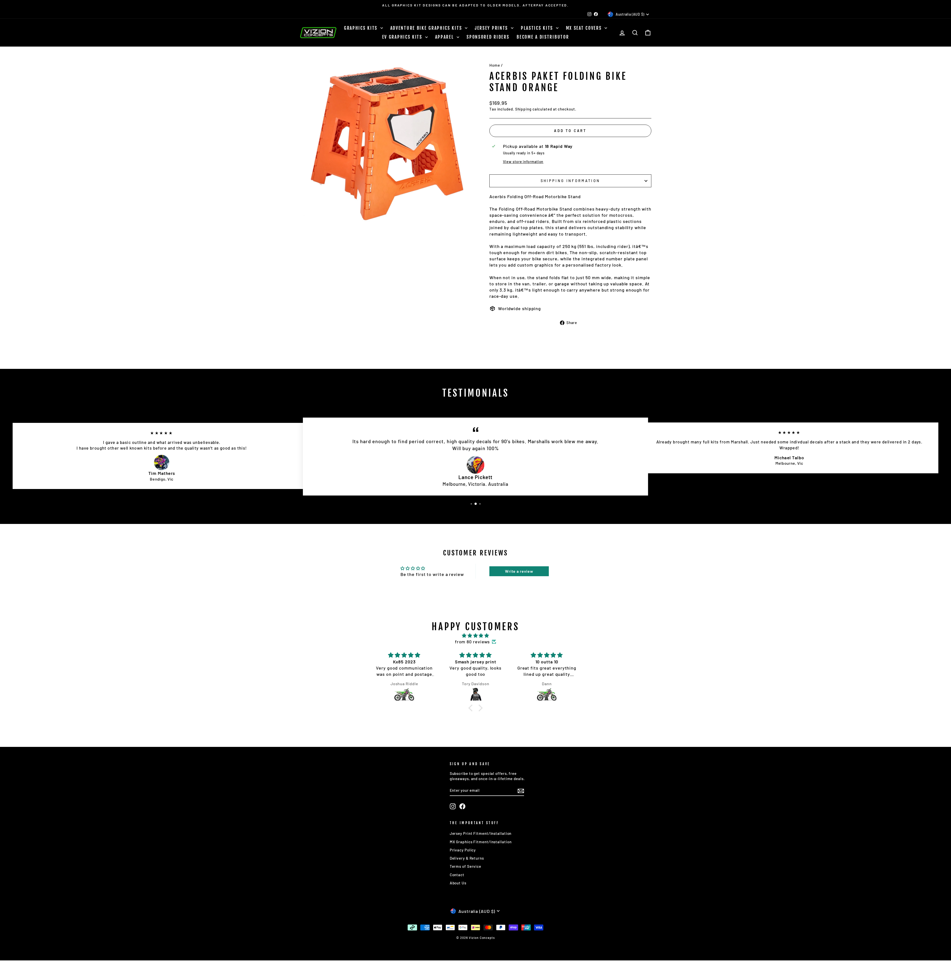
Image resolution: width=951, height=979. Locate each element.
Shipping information (570, 181)
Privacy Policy (463, 850)
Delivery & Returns (467, 858)
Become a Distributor (543, 37)
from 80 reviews (472, 641)
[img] (475, 635)
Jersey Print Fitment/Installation (481, 833)
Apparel (445, 37)
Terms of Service (465, 866)
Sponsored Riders (488, 37)
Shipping (523, 109)
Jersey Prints (492, 28)
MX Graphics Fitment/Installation (481, 842)
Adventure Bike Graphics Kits (427, 28)
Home (494, 65)
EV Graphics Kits (403, 37)
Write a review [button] (519, 571)
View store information (523, 162)
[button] (471, 707)
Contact (457, 874)
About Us (458, 883)
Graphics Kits (361, 28)
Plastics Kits (538, 28)
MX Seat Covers (585, 28)
